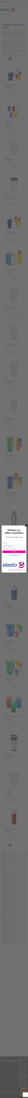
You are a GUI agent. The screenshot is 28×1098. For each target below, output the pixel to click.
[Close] (26, 525)
